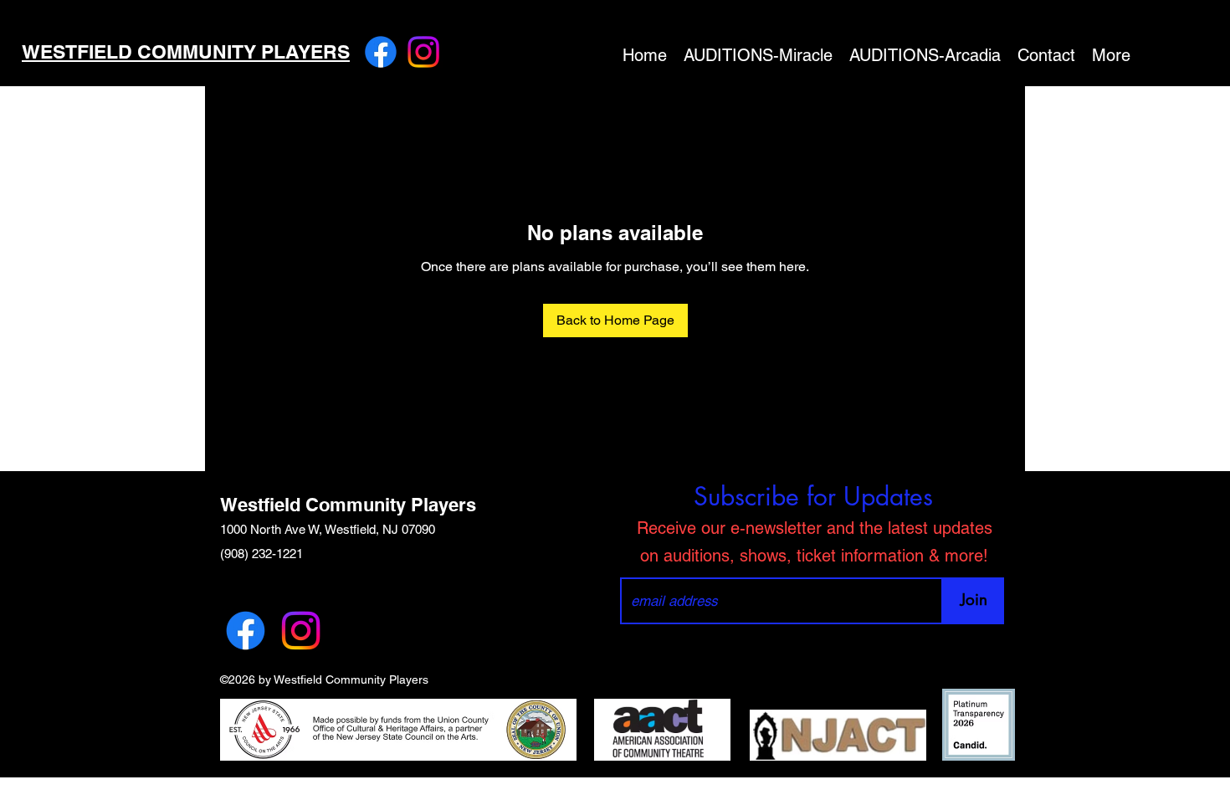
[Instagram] (423, 52)
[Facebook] (381, 52)
